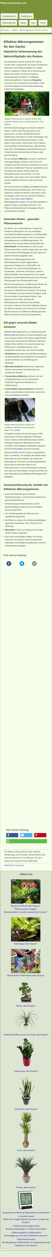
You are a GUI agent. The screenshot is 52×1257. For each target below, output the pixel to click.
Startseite (5, 30)
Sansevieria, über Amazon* (26, 1109)
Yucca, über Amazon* (26, 1150)
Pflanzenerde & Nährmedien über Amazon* (25, 975)
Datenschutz (9, 865)
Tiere (33, 23)
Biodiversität (9, 335)
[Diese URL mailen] (34, 568)
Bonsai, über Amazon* (26, 1006)
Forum (43, 23)
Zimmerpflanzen (9, 16)
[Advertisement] (26, 672)
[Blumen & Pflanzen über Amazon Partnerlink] (25, 903)
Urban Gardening (35, 86)
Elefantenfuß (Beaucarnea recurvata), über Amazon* (26, 1035)
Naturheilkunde (8, 23)
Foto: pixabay (15, 430)
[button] (12, 835)
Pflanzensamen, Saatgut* (26, 909)
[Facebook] (9, 568)
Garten (23, 23)
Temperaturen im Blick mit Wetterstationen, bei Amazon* (26, 1213)
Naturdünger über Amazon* (25, 944)
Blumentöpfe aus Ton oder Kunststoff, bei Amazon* (26, 1236)
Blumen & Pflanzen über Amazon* (25, 906)
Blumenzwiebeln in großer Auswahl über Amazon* (25, 912)
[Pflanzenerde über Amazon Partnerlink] (25, 972)
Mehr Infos (32, 861)
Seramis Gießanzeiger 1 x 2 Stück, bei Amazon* (26, 1229)
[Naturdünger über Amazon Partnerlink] (25, 941)
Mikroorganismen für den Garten (34, 30)
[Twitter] (22, 568)
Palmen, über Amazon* (26, 1187)
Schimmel (9, 363)
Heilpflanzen (26, 16)
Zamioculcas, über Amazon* (26, 1071)
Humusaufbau (17, 449)
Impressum (19, 865)
